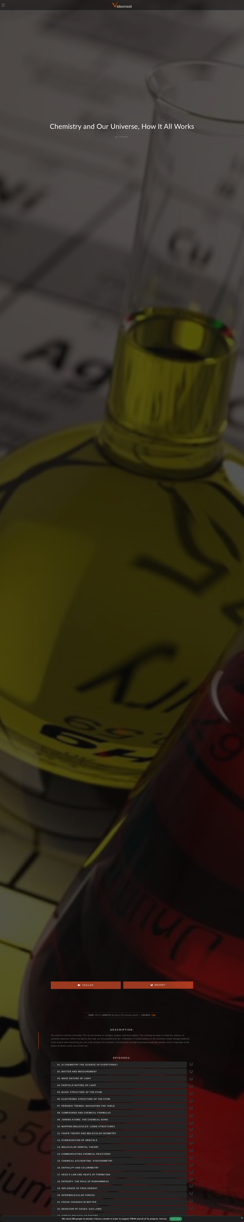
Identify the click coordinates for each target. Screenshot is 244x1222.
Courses (123, 137)
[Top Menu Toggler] (3, 5)
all (116, 137)
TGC (153, 1015)
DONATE (175, 1219)
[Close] (242, 1218)
